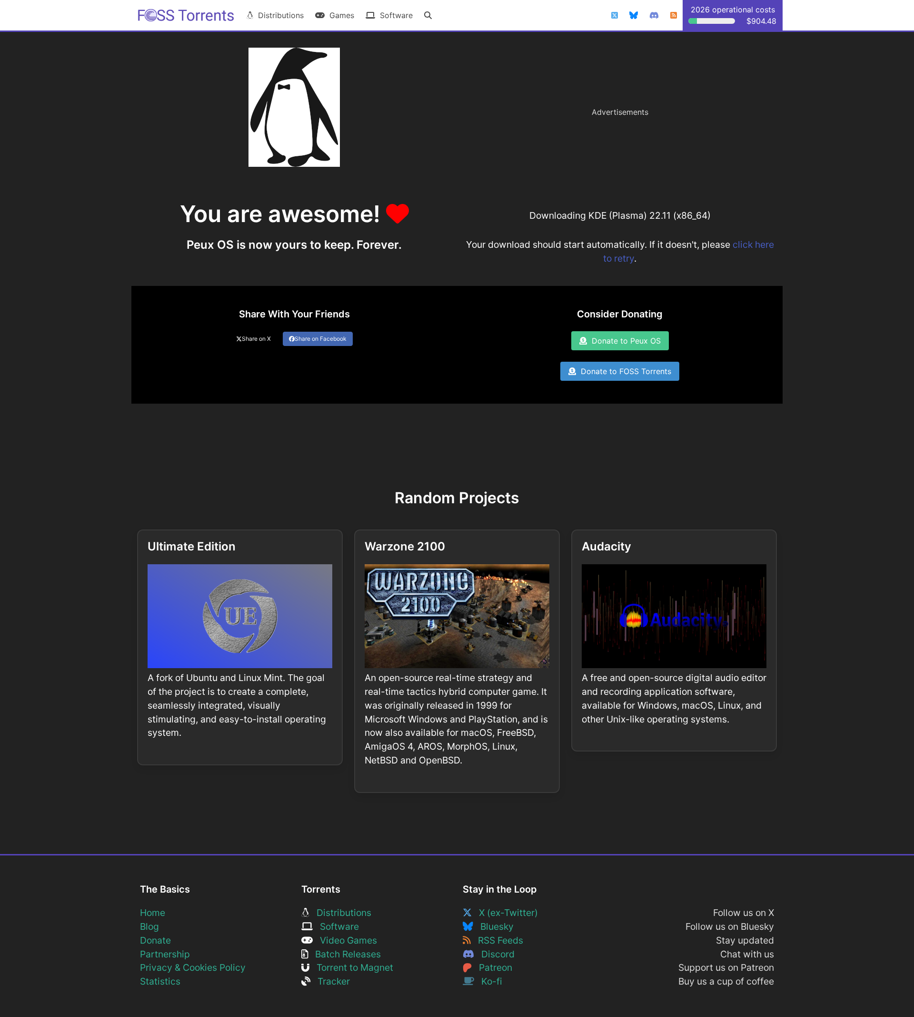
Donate (155, 940)
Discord (494, 954)
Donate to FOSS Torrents (623, 371)
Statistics (160, 981)
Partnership (165, 954)
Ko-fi (488, 981)
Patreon (492, 967)
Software (394, 15)
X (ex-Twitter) (505, 912)
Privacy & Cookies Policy (193, 967)
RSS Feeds (497, 940)
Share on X (256, 338)
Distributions (278, 15)
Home (152, 912)
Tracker (330, 981)
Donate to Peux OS (624, 341)
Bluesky (493, 926)
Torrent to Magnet (351, 967)
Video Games (345, 940)
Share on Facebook (321, 338)
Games (339, 15)
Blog (149, 926)
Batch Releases (344, 954)
